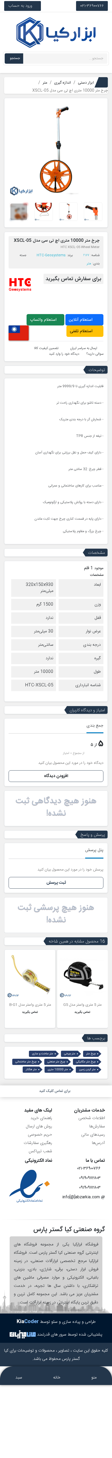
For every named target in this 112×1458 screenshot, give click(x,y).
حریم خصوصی (40, 1134)
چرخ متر (91, 1053)
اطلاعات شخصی (91, 1118)
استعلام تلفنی (82, 331)
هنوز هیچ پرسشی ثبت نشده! (56, 914)
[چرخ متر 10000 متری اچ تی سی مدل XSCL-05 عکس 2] (93, 211)
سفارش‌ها (97, 1126)
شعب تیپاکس (40, 1151)
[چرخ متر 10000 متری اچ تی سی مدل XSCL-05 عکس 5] (19, 211)
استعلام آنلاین (81, 319)
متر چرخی (69, 1053)
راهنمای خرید (41, 1118)
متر (89, 263)
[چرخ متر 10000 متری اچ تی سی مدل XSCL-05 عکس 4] (44, 211)
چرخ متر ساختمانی (25, 1062)
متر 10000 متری (58, 1069)
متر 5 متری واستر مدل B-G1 (30, 1005)
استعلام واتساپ (44, 319)
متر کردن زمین (87, 1069)
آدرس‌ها (98, 1143)
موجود (98, 568)
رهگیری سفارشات (38, 1143)
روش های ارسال (39, 1126)
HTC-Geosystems (51, 255)
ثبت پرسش (56, 882)
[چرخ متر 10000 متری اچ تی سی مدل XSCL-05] (56, 149)
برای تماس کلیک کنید (54, 1091)
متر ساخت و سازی (42, 1053)
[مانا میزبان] (23, 1334)
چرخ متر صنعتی (56, 1062)
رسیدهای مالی (93, 1134)
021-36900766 (92, 6)
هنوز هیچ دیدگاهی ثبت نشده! (56, 807)
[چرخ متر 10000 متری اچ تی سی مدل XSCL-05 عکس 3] (68, 211)
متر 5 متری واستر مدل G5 (82, 1005)
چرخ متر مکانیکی (86, 1062)
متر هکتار (31, 1069)
